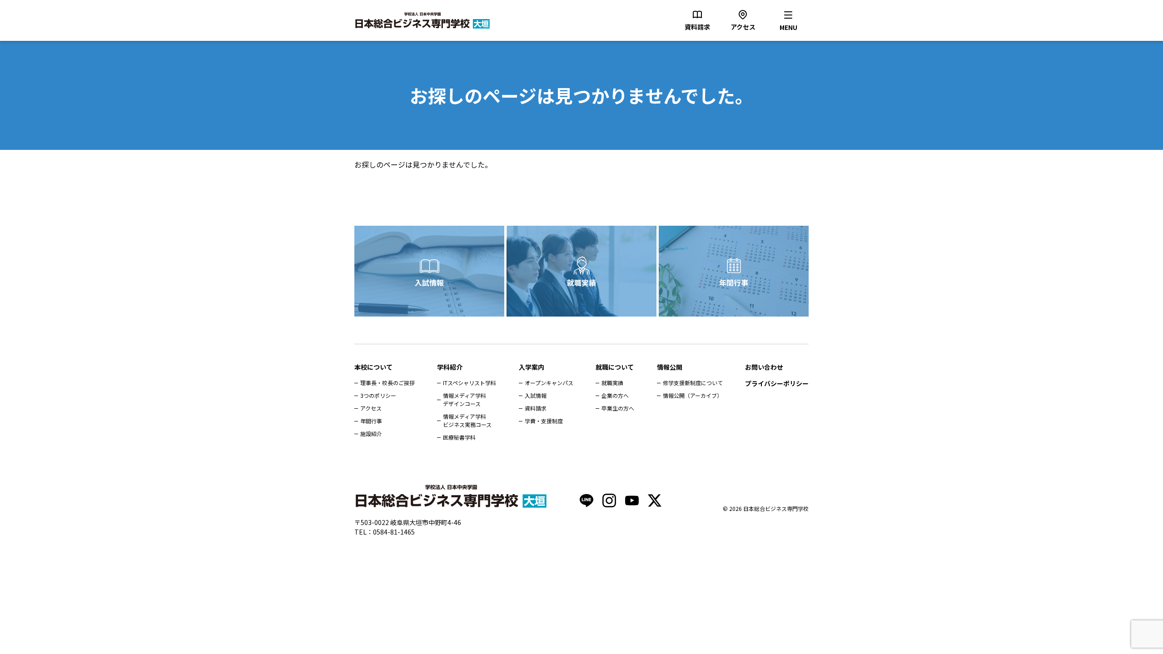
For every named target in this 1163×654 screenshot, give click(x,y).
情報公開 (669, 367)
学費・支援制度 (544, 421)
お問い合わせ (764, 367)
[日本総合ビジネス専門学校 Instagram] (609, 500)
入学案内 (531, 367)
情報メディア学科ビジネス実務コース (467, 420)
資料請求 (536, 408)
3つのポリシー (378, 395)
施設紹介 (371, 433)
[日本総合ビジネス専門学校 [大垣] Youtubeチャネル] (632, 500)
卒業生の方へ (617, 408)
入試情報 (429, 282)
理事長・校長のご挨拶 (387, 382)
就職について (615, 367)
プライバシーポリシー (777, 383)
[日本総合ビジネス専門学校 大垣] (422, 20)
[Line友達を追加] (586, 500)
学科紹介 (449, 367)
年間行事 (733, 282)
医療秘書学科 (459, 437)
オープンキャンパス (549, 382)
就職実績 (581, 282)
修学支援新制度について (693, 382)
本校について (373, 367)
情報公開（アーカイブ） (692, 395)
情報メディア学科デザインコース (464, 399)
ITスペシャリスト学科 (469, 382)
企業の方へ (615, 395)
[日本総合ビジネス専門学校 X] (654, 500)
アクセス (371, 408)
